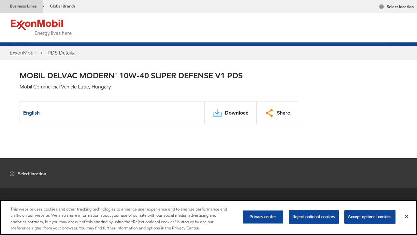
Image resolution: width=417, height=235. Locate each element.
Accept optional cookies (370, 217)
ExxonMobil (23, 52)
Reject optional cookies (314, 217)
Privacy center (263, 217)
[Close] (406, 216)
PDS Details (61, 52)
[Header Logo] (42, 27)
